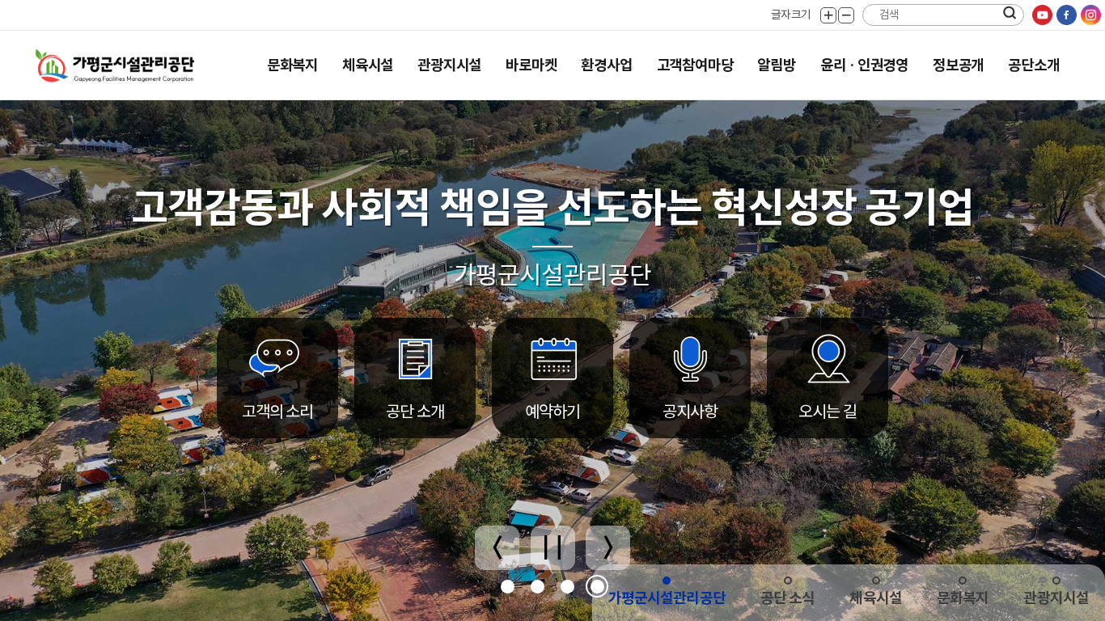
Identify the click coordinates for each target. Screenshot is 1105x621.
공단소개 (1033, 65)
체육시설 (367, 65)
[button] (507, 587)
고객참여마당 (695, 65)
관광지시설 (449, 65)
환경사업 (606, 65)
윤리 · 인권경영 (864, 65)
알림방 (776, 65)
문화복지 (292, 65)
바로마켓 (531, 65)
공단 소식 (787, 598)
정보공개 (958, 65)
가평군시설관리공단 (667, 598)
